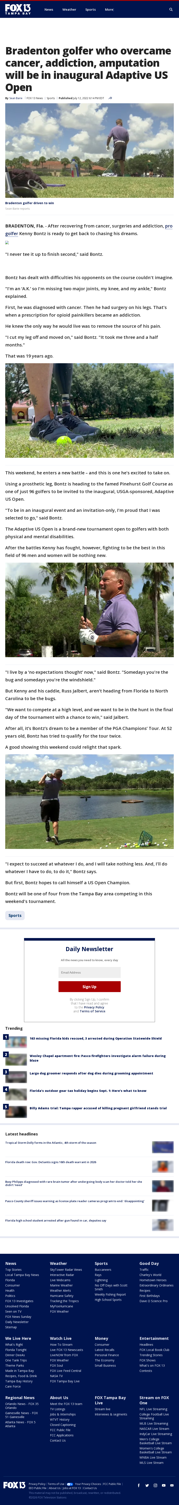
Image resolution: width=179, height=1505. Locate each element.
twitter (147, 1485)
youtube (163, 1485)
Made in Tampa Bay (19, 1371)
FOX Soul (56, 1365)
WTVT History (59, 1419)
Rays (98, 1275)
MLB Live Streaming (153, 1423)
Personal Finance (107, 1355)
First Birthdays (149, 1296)
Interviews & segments (111, 1414)
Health (9, 1290)
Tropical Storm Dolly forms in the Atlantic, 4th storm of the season (50, 1143)
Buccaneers (103, 1269)
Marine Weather (61, 1285)
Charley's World (150, 1275)
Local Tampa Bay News (22, 1275)
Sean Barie (15, 98)
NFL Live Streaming (153, 1409)
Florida (10, 1280)
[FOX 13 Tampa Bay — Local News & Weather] (19, 9)
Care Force (13, 1386)
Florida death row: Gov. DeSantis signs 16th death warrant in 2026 (50, 1162)
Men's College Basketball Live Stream (155, 1441)
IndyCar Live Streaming (155, 1434)
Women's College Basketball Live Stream (155, 1450)
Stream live (102, 1409)
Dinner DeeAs (15, 1355)
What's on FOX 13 (152, 1365)
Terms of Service (92, 1011)
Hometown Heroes (153, 1280)
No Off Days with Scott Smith (111, 1287)
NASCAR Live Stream (154, 1429)
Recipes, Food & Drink (21, 1376)
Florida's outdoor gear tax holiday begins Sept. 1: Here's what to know (88, 1091)
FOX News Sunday (18, 1317)
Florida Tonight (16, 1350)
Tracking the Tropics (64, 1301)
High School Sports (108, 1300)
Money (101, 1338)
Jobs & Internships (63, 1414)
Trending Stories (151, 1355)
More (109, 9)
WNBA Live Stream (153, 1457)
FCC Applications (62, 1435)
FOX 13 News (35, 98)
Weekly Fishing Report (110, 1294)
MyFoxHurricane (61, 1306)
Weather (58, 1263)
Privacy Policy (94, 1007)
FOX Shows (147, 1360)
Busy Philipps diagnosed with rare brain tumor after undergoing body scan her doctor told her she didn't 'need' (73, 1183)
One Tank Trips (16, 1360)
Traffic (144, 1269)
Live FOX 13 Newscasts (66, 1350)
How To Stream (61, 1344)
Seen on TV (13, 1311)
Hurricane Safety (61, 1296)
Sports (51, 98)
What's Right (14, 1344)
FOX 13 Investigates (19, 1301)
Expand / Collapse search (171, 9)
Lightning (101, 1280)
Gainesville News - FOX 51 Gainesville (21, 1415)
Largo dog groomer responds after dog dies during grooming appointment (91, 1073)
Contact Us (58, 1440)
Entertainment (154, 1338)
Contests (145, 1371)
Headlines (146, 1344)
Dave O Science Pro (153, 1301)
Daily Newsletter (17, 1322)
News (10, 1263)
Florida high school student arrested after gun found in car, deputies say (55, 1220)
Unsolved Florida (17, 1306)
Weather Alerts (60, 1290)
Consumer (12, 1285)
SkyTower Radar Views (66, 1269)
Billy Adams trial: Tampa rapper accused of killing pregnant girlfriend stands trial (98, 1108)
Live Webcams (60, 1280)
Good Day (149, 1263)
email (172, 1485)
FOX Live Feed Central (65, 1371)
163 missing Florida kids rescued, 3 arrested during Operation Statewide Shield (96, 1038)
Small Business (105, 1365)
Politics (10, 1296)
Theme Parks (14, 1365)
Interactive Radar (62, 1275)
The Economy (104, 1360)
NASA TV (56, 1376)
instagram (155, 1485)
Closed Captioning (63, 1425)
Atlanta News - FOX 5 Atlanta (20, 1424)
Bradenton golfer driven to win (29, 203)
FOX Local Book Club (154, 1350)
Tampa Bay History (19, 1381)
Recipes (144, 1290)
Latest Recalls (104, 1350)
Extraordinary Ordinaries (156, 1285)
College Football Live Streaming (154, 1416)
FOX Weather (59, 1311)
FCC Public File (60, 1430)
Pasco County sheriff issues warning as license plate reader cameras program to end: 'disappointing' (75, 1201)
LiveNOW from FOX (64, 1355)
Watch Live (61, 1338)
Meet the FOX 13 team (66, 1404)
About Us (59, 1397)
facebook (138, 1485)
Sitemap (11, 1327)
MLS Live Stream (151, 1463)
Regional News (19, 1397)
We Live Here (18, 1338)
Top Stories (13, 1269)
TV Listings (57, 1409)
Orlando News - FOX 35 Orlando (22, 1406)
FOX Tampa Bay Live (65, 1381)
